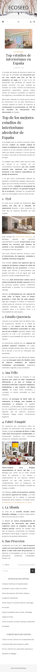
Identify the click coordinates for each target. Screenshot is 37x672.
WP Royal (23, 668)
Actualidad (18, 52)
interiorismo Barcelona (24, 237)
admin (7, 565)
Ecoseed (18, 7)
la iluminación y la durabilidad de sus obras (17, 502)
